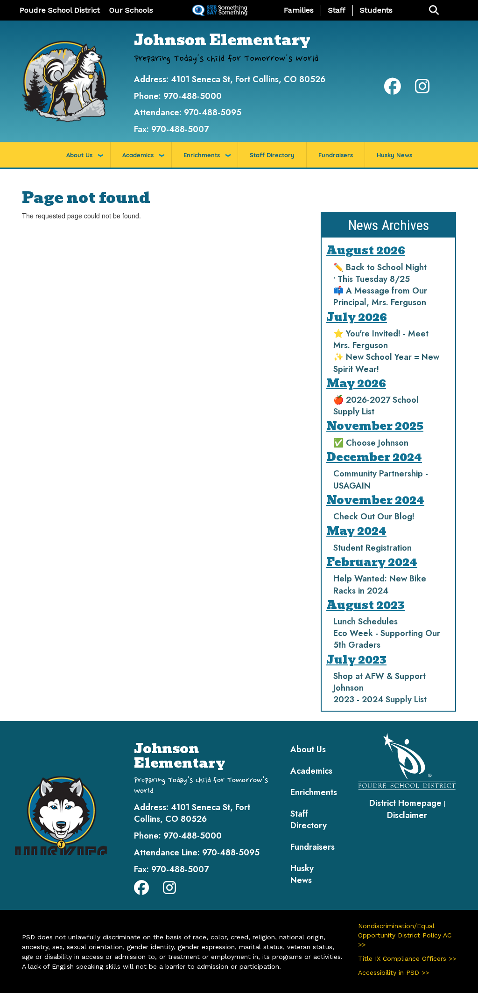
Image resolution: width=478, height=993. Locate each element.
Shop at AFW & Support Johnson (379, 682)
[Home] (65, 81)
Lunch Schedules (365, 621)
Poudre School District (60, 10)
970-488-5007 (180, 129)
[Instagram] (422, 90)
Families (299, 10)
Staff (336, 10)
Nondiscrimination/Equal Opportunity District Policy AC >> (404, 935)
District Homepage (405, 803)
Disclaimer (407, 815)
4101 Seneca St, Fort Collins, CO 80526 (248, 79)
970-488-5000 (192, 96)
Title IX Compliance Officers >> (407, 958)
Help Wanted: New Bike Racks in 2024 (379, 584)
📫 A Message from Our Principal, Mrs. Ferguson (380, 296)
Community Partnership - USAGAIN (380, 479)
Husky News (394, 155)
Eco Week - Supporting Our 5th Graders (386, 639)
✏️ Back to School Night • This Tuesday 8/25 (380, 273)
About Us (79, 155)
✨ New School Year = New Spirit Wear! (386, 363)
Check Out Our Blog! (374, 516)
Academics (138, 155)
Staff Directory (272, 155)
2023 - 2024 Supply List (380, 699)
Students (376, 10)
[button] (434, 10)
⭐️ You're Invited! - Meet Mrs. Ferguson (381, 339)
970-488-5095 (212, 112)
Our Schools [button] (131, 10)
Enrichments (201, 155)
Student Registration (372, 548)
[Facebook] (392, 90)
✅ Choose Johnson (370, 443)
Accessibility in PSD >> (393, 972)
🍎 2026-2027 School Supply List (376, 406)
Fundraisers (335, 155)
